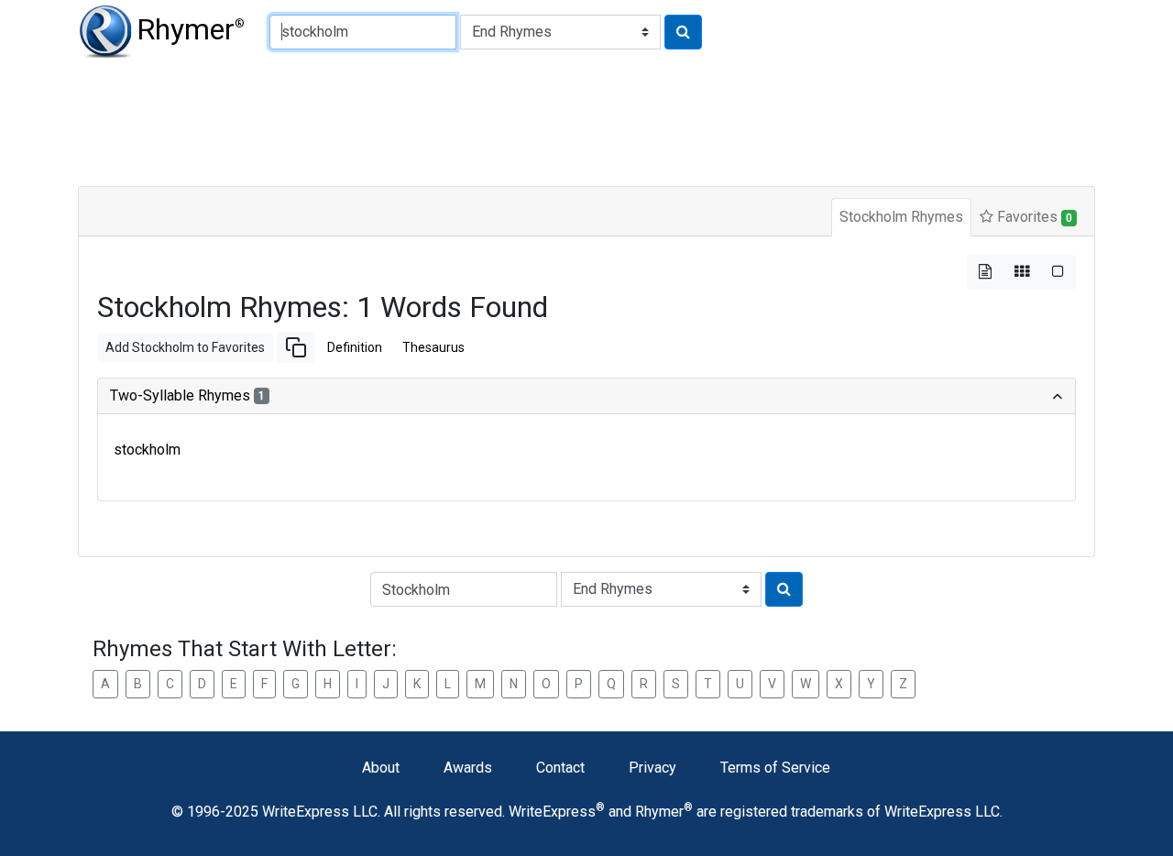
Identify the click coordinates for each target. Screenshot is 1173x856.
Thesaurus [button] (433, 347)
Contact (560, 767)
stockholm (147, 449)
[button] (296, 347)
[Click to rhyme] (683, 32)
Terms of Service (775, 767)
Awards (468, 767)
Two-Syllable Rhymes (187, 395)
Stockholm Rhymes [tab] (901, 216)
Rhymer (191, 29)
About (381, 767)
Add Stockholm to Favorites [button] (185, 347)
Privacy (652, 767)
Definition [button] (354, 347)
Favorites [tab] (1032, 216)
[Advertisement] (522, 119)
